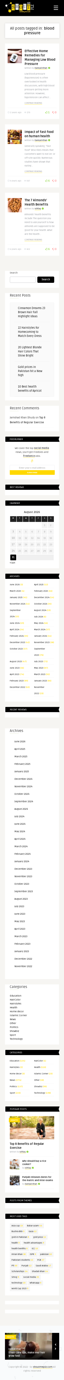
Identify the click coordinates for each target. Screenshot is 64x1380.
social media (31, 1277)
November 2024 (17, 604)
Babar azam (34, 1225)
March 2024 (39, 629)
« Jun (12, 562)
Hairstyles (15, 1003)
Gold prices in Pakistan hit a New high (30, 371)
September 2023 (23, 891)
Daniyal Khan (41, 68)
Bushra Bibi (18, 1231)
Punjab (26, 1265)
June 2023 (15, 668)
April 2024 (14, 629)
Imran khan (19, 1254)
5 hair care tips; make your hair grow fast (27, 1354)
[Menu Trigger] (56, 7)
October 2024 (40, 604)
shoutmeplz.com (42, 1366)
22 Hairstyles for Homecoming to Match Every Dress (30, 332)
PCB (40, 1260)
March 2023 (39, 674)
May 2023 (38, 668)
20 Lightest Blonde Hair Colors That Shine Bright (30, 351)
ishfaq (38, 208)
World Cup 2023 (20, 1288)
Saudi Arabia (43, 1265)
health (16, 1243)
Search (14, 272)
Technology (16, 1038)
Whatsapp (35, 1283)
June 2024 (15, 623)
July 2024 (38, 616)
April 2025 (39, 584)
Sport (13, 1035)
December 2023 (17, 642)
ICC (35, 1248)
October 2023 (16, 649)
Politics (14, 1027)
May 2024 (38, 623)
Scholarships (20, 1271)
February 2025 (41, 591)
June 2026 (15, 584)
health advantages (34, 1243)
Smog (15, 1277)
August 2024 (40, 610)
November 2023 (42, 642)
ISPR (33, 1254)
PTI (14, 1265)
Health (13, 1007)
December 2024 (41, 597)
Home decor (17, 1011)
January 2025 (16, 597)
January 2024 (40, 636)
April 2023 (14, 674)
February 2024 (17, 636)
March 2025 (15, 591)
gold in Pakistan (20, 1237)
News (13, 1019)
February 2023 (17, 680)
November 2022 (23, 966)
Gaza (32, 1231)
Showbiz (14, 1031)
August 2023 (16, 661)
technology (18, 1283)
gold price (39, 1237)
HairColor (15, 999)
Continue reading (33, 103)
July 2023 (38, 661)
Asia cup (17, 1225)
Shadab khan (40, 1271)
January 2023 (40, 680)
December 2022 (17, 687)
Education (15, 995)
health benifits (20, 1248)
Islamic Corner (18, 1015)
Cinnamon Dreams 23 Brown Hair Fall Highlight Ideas (31, 312)
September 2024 (23, 801)
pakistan (46, 1254)
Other (13, 1023)
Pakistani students (22, 1260)
